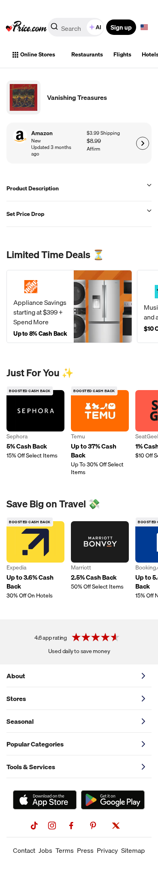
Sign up (121, 27)
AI (98, 27)
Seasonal (20, 721)
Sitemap (133, 850)
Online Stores (37, 54)
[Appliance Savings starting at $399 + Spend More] (69, 306)
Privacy (107, 850)
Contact (24, 850)
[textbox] (144, 27)
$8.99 (94, 141)
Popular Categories (35, 744)
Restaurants (87, 54)
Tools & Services (30, 766)
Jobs (45, 850)
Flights (122, 54)
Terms (65, 850)
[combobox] (76, 27)
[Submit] (54, 29)
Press (85, 850)
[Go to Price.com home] (26, 27)
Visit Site (142, 143)
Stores (16, 698)
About (15, 676)
